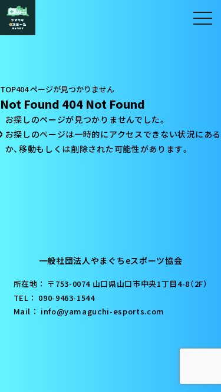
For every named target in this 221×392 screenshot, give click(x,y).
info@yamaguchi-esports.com (102, 311)
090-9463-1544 (66, 297)
